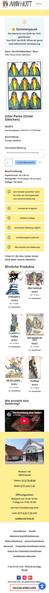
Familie (28, 256)
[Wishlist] (40, 163)
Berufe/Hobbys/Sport (21, 51)
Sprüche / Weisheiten (26, 259)
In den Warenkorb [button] (25, 162)
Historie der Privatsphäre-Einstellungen (25, 551)
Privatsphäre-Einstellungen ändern (30, 546)
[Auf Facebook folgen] (19, 578)
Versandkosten (15, 307)
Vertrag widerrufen (24, 587)
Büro (35, 51)
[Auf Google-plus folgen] (30, 578)
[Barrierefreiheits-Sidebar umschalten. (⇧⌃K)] (42, 586)
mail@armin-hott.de (24, 518)
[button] (37, 64)
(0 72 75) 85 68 (28, 480)
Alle (16, 256)
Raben (13, 259)
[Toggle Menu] (46, 12)
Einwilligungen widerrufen (24, 556)
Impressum (8, 546)
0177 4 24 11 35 (27, 486)
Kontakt (32, 531)
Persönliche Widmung (15, 147)
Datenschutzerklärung (34, 541)
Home (7, 51)
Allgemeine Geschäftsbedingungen (24, 536)
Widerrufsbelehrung (13, 541)
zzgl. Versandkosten (12, 130)
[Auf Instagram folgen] (24, 578)
